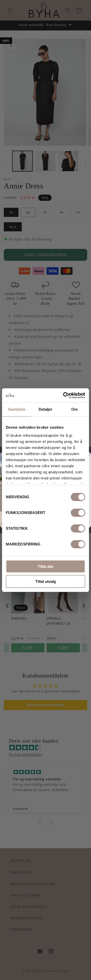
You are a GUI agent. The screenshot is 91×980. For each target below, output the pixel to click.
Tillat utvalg (45, 581)
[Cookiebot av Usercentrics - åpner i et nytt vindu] (64, 395)
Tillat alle (45, 566)
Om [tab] (74, 409)
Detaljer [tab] (46, 409)
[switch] (78, 513)
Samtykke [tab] (16, 409)
